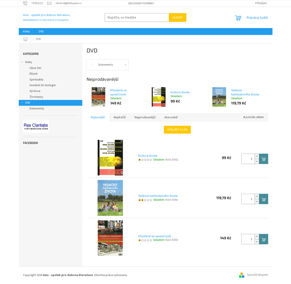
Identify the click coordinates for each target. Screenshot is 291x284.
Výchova (35, 91)
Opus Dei (35, 68)
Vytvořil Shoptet (257, 275)
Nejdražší (120, 117)
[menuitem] (26, 31)
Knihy (28, 62)
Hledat (177, 17)
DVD (27, 103)
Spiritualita (36, 79)
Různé (33, 74)
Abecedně (171, 117)
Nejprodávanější (145, 117)
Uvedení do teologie (43, 85)
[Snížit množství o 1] (257, 161)
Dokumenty (37, 108)
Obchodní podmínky (141, 3)
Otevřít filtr (177, 129)
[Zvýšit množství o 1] (257, 156)
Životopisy (36, 97)
